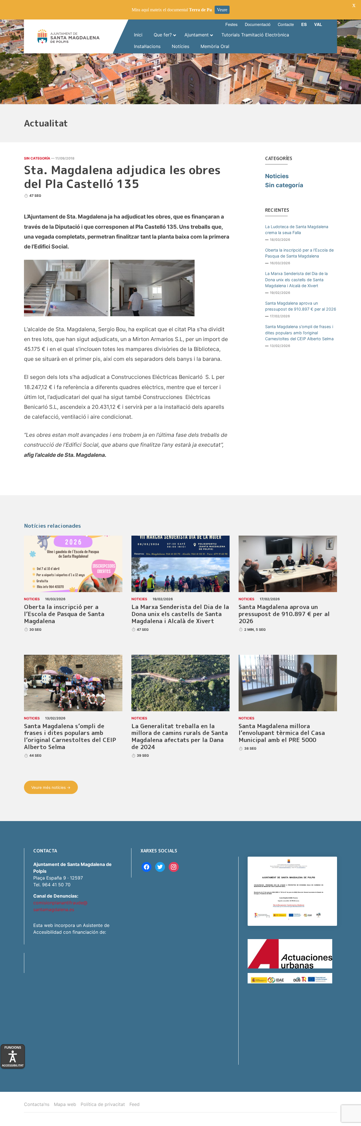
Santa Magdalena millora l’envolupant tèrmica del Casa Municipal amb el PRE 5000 (282, 733)
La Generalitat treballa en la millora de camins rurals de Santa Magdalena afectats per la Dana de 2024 (179, 736)
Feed (134, 1104)
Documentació (257, 24)
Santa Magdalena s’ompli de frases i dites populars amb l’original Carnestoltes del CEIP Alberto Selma (299, 332)
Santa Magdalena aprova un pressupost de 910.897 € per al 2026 (300, 306)
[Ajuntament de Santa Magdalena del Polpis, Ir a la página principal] (69, 36)
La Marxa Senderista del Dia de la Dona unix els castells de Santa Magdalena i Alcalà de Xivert (296, 279)
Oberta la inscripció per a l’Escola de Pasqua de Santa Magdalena (299, 253)
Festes (231, 24)
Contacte (286, 24)
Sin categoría (37, 158)
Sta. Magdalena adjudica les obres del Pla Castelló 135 (122, 177)
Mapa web (65, 1104)
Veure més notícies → (51, 787)
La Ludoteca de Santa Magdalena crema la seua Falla (296, 229)
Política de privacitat (103, 1104)
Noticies (277, 176)
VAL (318, 24)
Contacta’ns (36, 1104)
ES (304, 24)
